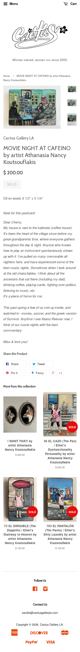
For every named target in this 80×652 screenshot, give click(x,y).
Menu (13, 3)
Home (6, 76)
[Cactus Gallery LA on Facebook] (35, 589)
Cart (73, 3)
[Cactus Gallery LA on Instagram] (45, 589)
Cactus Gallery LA (51, 624)
